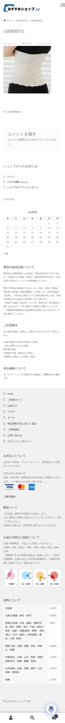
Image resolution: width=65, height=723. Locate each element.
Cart (50, 715)
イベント (11, 176)
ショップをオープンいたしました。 (23, 187)
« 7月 (5, 253)
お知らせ (12, 405)
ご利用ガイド (14, 399)
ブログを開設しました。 (18, 182)
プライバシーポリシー (19, 441)
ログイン (39, 139)
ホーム (10, 20)
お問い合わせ (14, 435)
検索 (32, 718)
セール (11, 417)
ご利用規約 (13, 429)
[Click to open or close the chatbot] (51, 709)
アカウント (11, 718)
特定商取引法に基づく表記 (22, 423)
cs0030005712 (22, 20)
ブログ (11, 411)
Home (10, 393)
